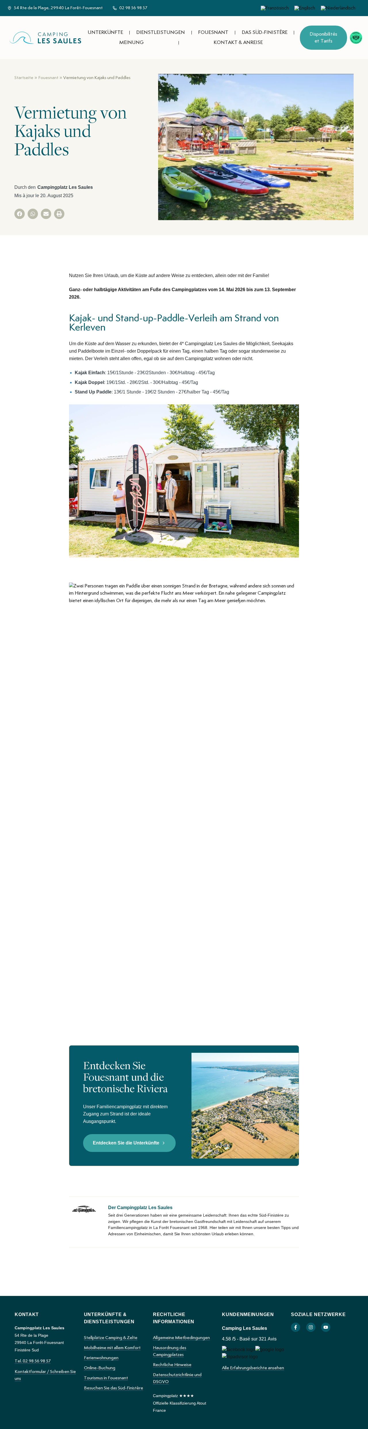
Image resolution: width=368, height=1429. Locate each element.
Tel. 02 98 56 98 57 (33, 1361)
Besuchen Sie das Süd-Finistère (113, 1388)
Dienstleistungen (160, 32)
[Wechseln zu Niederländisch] (338, 8)
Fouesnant (213, 32)
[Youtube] (325, 1327)
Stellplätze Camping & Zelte (110, 1338)
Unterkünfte (105, 32)
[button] (19, 214)
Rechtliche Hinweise (172, 1365)
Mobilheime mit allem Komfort (112, 1348)
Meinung (131, 42)
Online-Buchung (99, 1368)
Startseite (23, 78)
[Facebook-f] (295, 1327)
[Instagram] (310, 1327)
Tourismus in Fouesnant (106, 1378)
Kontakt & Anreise (238, 42)
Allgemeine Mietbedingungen (181, 1338)
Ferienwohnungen (101, 1358)
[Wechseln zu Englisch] (305, 8)
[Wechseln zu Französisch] (275, 8)
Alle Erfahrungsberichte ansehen (253, 1368)
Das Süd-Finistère (265, 32)
